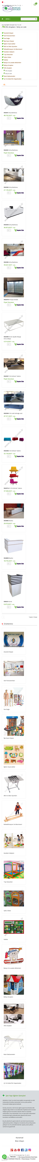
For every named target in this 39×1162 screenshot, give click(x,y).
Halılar (6, 60)
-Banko (8, 520)
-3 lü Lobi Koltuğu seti (13, 413)
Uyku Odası (7, 57)
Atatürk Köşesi (8, 33)
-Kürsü (8, 601)
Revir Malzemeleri (9, 76)
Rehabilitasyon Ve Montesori (13, 49)
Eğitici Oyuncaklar (9, 44)
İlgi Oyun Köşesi (9, 41)
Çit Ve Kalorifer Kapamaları (12, 79)
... (5, 85)
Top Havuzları (8, 54)
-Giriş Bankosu (10, 112)
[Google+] (11, 1151)
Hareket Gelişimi (9, 52)
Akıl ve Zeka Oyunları (10, 46)
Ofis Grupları (8, 68)
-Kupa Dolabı (11, 299)
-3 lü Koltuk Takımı (12, 376)
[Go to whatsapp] (4, 1156)
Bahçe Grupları (8, 65)
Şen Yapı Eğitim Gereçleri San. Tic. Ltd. (11, 5)
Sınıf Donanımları (9, 36)
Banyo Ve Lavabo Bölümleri (12, 62)
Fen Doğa (7, 38)
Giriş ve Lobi (8, 73)
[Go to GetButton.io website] (4, 1160)
